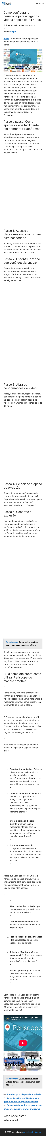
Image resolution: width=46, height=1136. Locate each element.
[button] (30, 3)
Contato (37, 1132)
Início (6, 38)
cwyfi (13, 31)
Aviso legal (28, 1132)
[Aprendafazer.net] (6, 3)
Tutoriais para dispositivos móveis (24, 1094)
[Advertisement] (23, 180)
